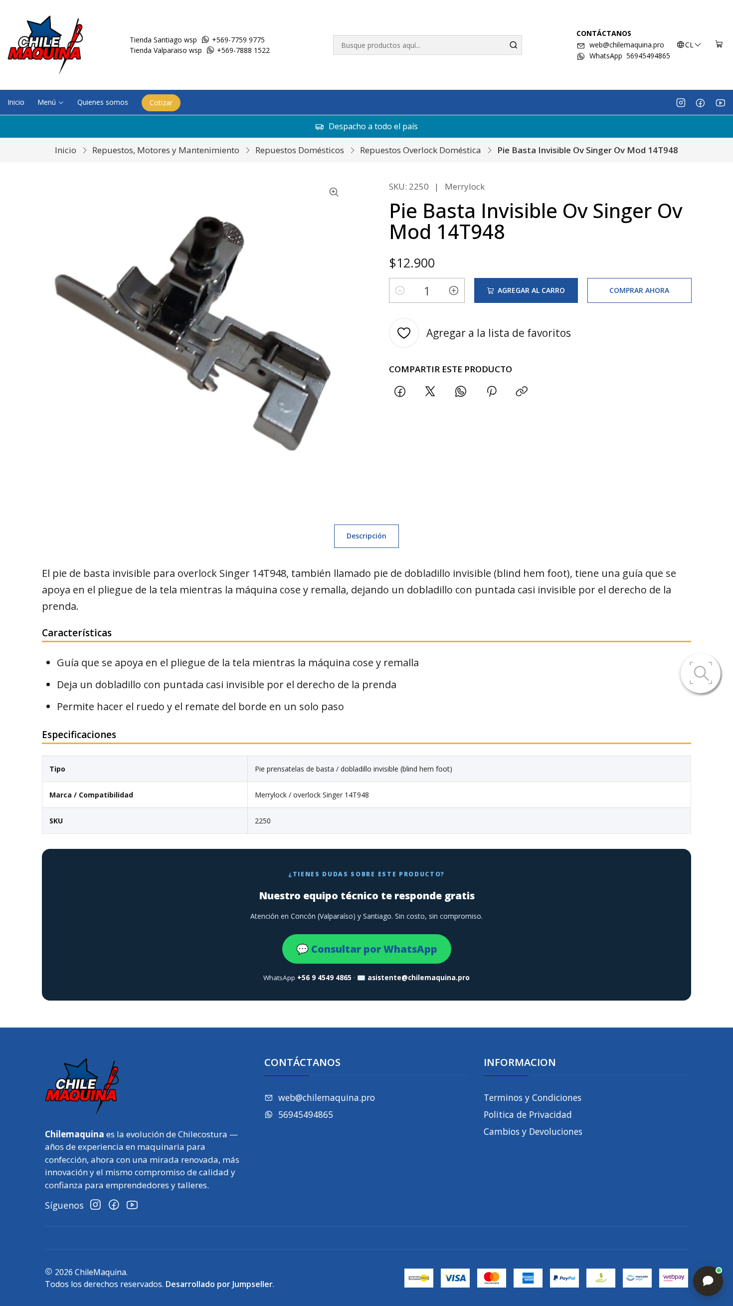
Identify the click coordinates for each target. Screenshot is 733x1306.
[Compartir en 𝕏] (430, 391)
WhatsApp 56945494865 (629, 55)
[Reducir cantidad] (399, 290)
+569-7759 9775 (237, 39)
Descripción (366, 535)
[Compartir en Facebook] (399, 391)
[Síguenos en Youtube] (720, 102)
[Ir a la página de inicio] (45, 45)
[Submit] (513, 45)
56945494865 (305, 1114)
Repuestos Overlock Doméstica (420, 150)
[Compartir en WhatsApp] (461, 391)
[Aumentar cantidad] (453, 290)
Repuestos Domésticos (299, 150)
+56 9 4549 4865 (324, 977)
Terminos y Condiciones (532, 1097)
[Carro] (719, 45)
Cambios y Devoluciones (533, 1131)
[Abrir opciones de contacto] (708, 1281)
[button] (50, 102)
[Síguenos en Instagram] (681, 102)
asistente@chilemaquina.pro (418, 977)
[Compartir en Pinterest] (491, 391)
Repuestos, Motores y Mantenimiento (165, 150)
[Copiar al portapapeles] (521, 391)
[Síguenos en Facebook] (700, 102)
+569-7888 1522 (242, 50)
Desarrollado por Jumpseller (219, 1284)
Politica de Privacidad (528, 1114)
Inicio (65, 150)
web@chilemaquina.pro (626, 44)
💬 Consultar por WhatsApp (366, 949)
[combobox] (427, 45)
